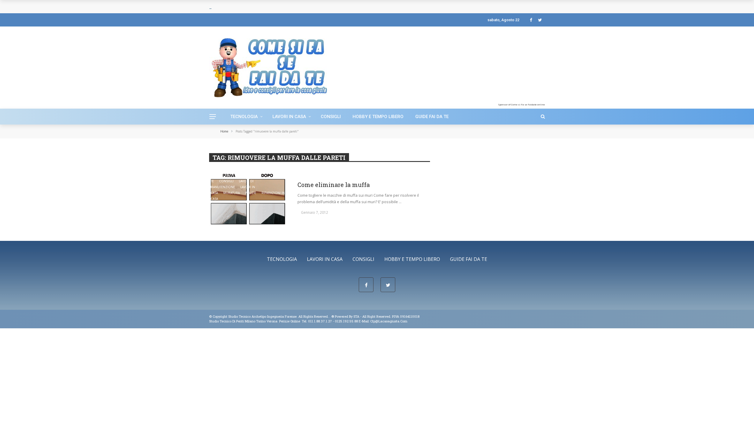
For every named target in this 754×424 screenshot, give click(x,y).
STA (356, 316)
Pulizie (250, 193)
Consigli (331, 116)
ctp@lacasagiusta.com (388, 321)
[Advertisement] (497, 66)
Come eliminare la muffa (333, 184)
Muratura (231, 193)
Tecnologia (244, 116)
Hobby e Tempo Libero (378, 116)
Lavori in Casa (289, 116)
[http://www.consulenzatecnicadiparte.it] (330, 316)
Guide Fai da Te (432, 116)
